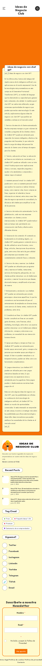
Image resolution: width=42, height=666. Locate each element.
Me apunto (21, 651)
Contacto (21, 662)
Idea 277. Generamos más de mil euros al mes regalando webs (25, 500)
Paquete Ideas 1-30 (23, 519)
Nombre (21, 613)
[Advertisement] (21, 39)
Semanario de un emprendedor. (18, 528)
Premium (9, 524)
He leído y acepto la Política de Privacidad (22, 642)
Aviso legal (4, 660)
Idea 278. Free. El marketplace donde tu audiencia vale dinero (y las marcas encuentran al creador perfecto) (25, 490)
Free (8, 519)
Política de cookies (16, 660)
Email (21, 625)
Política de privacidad (33, 660)
